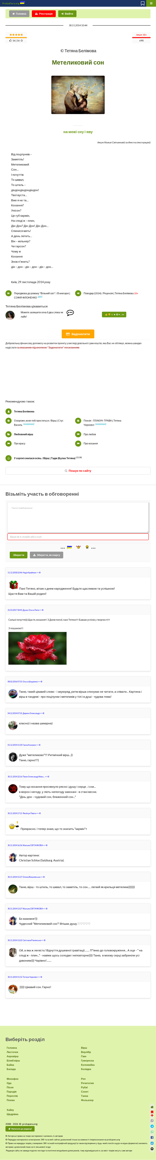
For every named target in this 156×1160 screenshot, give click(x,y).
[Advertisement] (78, 377)
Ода (9, 1083)
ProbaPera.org (10, 3)
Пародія (11, 1091)
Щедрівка (12, 1114)
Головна (21, 13)
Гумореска (87, 1060)
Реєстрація (46, 13)
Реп (83, 1078)
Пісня (10, 1087)
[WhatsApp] (152, 1132)
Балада (11, 1069)
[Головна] (152, 1107)
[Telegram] (152, 1126)
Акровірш (12, 1056)
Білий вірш (13, 1060)
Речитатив (87, 1083)
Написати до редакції (21, 1129)
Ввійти (69, 13)
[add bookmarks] (152, 1113)
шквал (19, 179)
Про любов (90, 434)
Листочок (12, 1052)
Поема (11, 1100)
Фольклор (87, 1100)
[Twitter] (152, 1143)
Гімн (83, 1056)
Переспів (12, 1095)
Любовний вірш (23, 434)
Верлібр (86, 1052)
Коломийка (88, 1064)
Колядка (86, 1069)
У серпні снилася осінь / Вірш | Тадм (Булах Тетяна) (44, 458)
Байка (10, 1064)
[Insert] (69, 547)
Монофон (12, 1078)
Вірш (84, 1047)
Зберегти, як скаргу (48, 555)
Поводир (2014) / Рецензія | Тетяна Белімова (111, 293)
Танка (84, 1095)
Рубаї (84, 1087)
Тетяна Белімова (24, 411)
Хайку (10, 1109)
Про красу (19, 443)
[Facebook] (152, 1137)
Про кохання (91, 443)
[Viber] (152, 1120)
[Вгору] (152, 1149)
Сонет (85, 1091)
